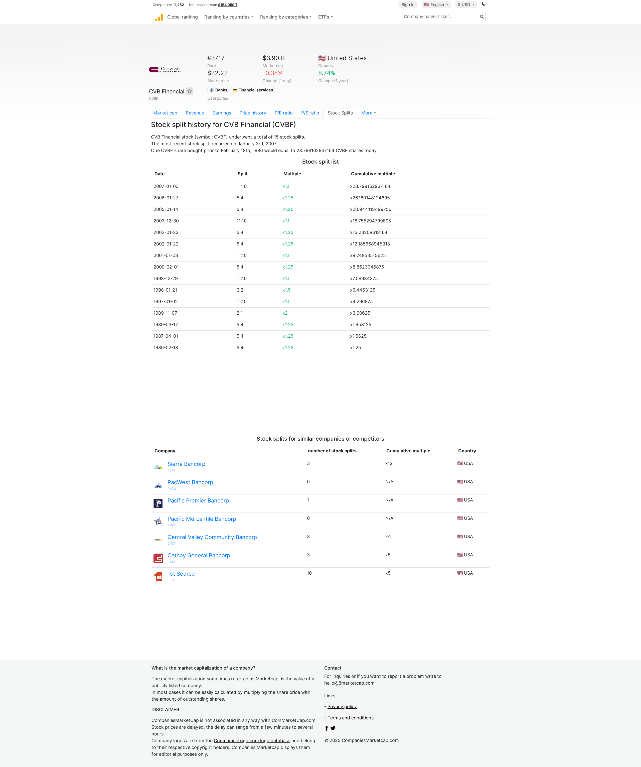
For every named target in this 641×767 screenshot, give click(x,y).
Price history (253, 112)
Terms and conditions (351, 717)
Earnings (222, 112)
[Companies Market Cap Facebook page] (326, 729)
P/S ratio (310, 112)
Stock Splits (340, 112)
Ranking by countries (227, 17)
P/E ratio (284, 112)
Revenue (195, 112)
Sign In (408, 4)
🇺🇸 (434, 4)
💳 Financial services (252, 89)
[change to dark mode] (484, 5)
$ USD (464, 4)
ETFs (323, 17)
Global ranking (182, 17)
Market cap (165, 112)
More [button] (366, 112)
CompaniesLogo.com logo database (252, 740)
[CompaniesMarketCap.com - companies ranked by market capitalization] (159, 17)
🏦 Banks (218, 89)
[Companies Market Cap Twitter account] (333, 729)
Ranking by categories (284, 17)
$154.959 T (227, 5)
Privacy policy (342, 706)
